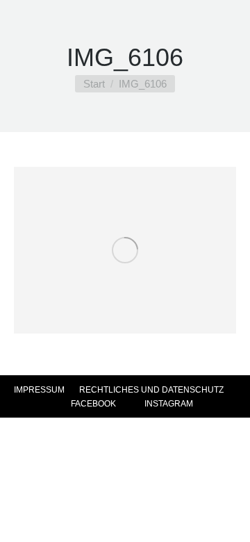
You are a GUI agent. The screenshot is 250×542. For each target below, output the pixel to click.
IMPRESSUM (39, 390)
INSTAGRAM (167, 404)
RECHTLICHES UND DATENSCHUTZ (151, 390)
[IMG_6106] (125, 250)
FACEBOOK (92, 404)
